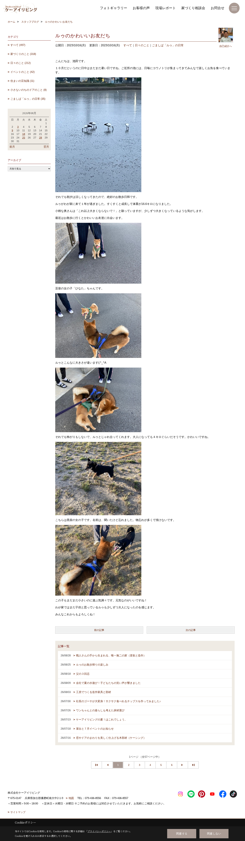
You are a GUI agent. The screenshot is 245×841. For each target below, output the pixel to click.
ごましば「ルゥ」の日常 (168, 45)
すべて (127, 45)
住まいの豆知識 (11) (22, 80)
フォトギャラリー (113, 8)
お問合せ (217, 8)
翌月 (46, 146)
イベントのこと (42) (22, 71)
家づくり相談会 (193, 8)
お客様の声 (141, 8)
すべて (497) (17, 44)
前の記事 (99, 630)
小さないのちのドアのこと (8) (28, 89)
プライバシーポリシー (99, 831)
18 (23, 134)
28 (40, 137)
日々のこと (142, 45)
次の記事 (191, 630)
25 (23, 137)
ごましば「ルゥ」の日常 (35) (27, 98)
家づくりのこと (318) (23, 53)
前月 (12, 146)
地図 (71, 798)
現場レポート (165, 8)
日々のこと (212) (20, 62)
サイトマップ (17, 812)
